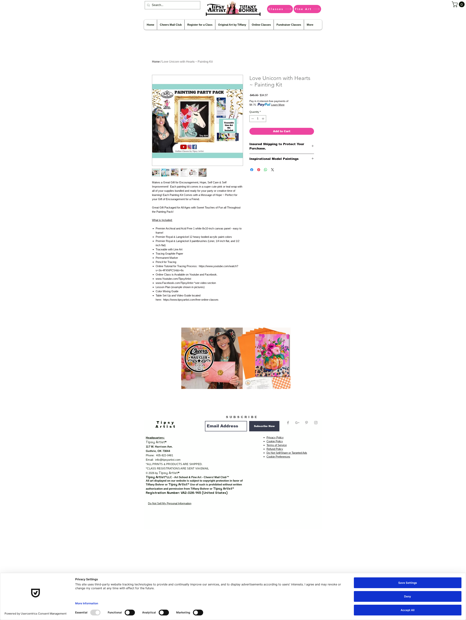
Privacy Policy (275, 437)
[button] (459, 4)
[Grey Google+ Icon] (297, 422)
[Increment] (263, 118)
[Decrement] (252, 118)
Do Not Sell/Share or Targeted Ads (286, 452)
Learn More (278, 104)
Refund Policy (274, 448)
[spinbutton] (257, 118)
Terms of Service (276, 445)
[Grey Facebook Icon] (288, 422)
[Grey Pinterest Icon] (306, 422)
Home (156, 61)
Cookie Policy (274, 441)
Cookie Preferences (278, 456)
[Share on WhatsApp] (265, 170)
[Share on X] (272, 170)
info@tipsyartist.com (168, 459)
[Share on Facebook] (252, 170)
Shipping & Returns (305, 516)
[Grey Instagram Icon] (316, 422)
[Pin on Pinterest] (258, 170)
